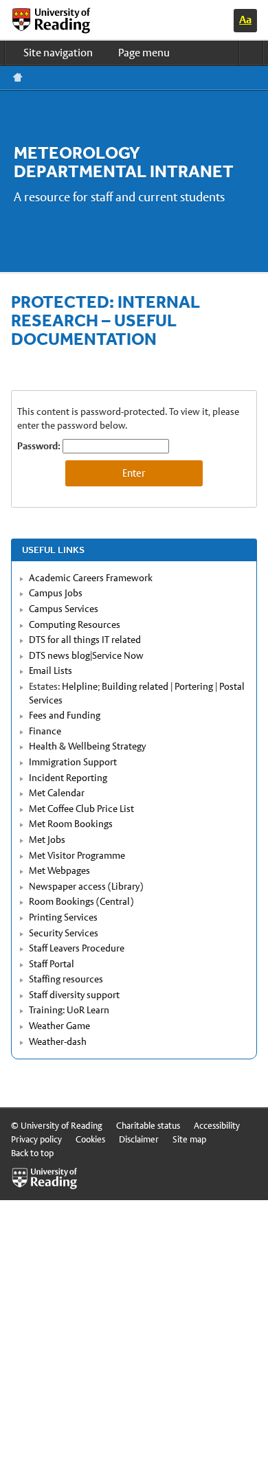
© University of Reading (56, 1125)
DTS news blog (59, 655)
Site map (189, 1139)
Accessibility (217, 1125)
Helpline (80, 686)
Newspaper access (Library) (86, 886)
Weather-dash (58, 1041)
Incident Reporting (68, 777)
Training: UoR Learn (69, 1009)
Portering (194, 686)
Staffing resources (66, 978)
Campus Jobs (55, 592)
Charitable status (148, 1125)
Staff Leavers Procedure (76, 948)
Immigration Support (73, 761)
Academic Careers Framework (91, 577)
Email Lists (50, 670)
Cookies (90, 1139)
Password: (40, 445)
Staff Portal (51, 963)
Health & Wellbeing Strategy (87, 746)
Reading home (18, 77)
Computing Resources (74, 624)
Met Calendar (57, 792)
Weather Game (59, 1025)
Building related (135, 686)
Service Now (118, 655)
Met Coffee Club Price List (81, 808)
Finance (45, 730)
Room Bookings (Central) (81, 901)
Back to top (32, 1153)
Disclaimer (139, 1139)
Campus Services (63, 608)
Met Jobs (47, 839)
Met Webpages (59, 870)
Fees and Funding (64, 715)
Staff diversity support (74, 994)
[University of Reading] (62, 20)
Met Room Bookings (71, 823)
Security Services (63, 932)
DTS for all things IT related (85, 639)
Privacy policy (36, 1139)
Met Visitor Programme (77, 855)
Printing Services (63, 917)
